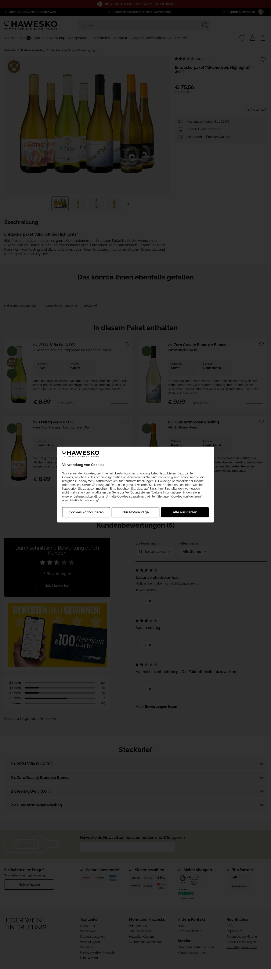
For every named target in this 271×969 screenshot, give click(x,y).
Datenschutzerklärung (88, 496)
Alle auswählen (185, 512)
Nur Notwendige (135, 512)
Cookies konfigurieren (86, 512)
